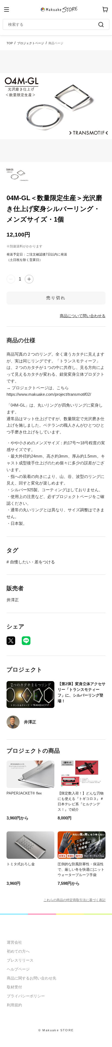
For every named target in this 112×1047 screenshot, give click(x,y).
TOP (10, 43)
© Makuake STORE (56, 1030)
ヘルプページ (18, 969)
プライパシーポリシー (26, 996)
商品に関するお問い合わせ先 (31, 978)
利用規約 (14, 1005)
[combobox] (53, 24)
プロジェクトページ (30, 43)
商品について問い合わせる (82, 316)
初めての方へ (18, 951)
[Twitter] (11, 640)
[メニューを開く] (6, 9)
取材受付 (14, 987)
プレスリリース (20, 960)
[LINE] (26, 640)
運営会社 (14, 942)
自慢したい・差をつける (32, 562)
